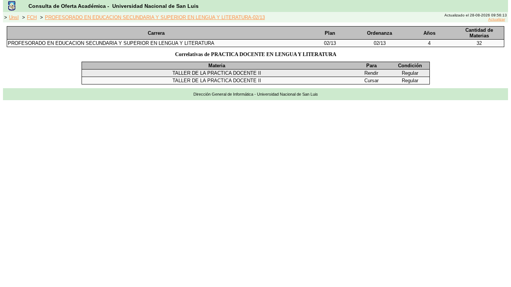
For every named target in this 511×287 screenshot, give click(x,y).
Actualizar (496, 19)
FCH (32, 17)
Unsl (14, 17)
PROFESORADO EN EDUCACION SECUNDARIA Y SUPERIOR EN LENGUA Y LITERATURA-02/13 (155, 17)
